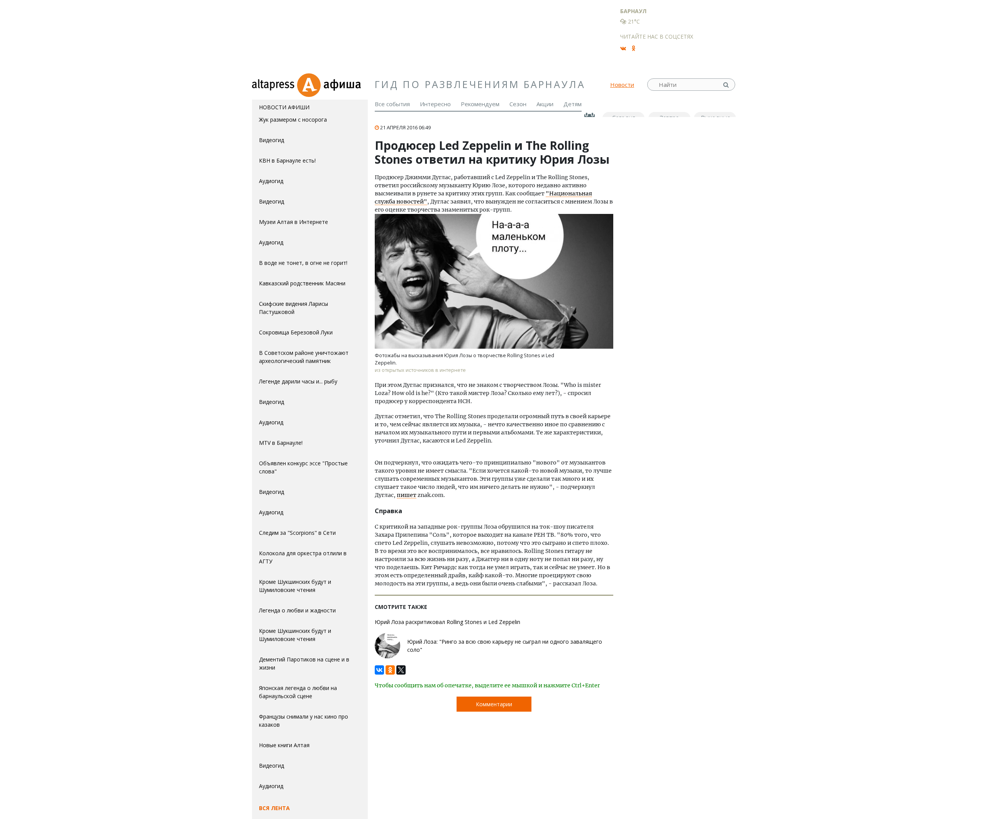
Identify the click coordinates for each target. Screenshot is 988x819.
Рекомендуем (480, 104)
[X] (401, 668)
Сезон (517, 104)
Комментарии (494, 704)
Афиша (332, 85)
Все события (392, 104)
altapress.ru (274, 85)
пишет (406, 495)
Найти (726, 85)
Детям (572, 104)
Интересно (435, 104)
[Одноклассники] (390, 668)
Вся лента (274, 808)
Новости (622, 84)
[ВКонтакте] (379, 668)
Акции (544, 104)
